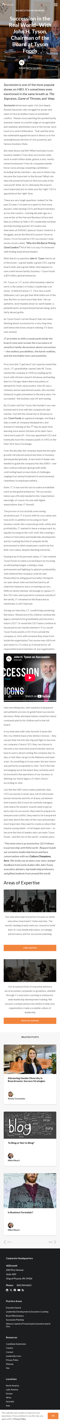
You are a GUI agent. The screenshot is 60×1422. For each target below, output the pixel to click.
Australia (10, 1401)
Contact (9, 1352)
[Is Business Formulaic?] (30, 1190)
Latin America (12, 1389)
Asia (8, 1405)
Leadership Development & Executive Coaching (27, 1311)
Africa (8, 1397)
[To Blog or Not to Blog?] (30, 1125)
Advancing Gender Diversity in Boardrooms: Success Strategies (26, 1079)
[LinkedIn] (7, 1290)
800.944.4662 (24, 1285)
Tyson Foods (14, 418)
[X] (11, 1290)
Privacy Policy (12, 1360)
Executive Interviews (31, 10)
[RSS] (23, 1290)
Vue (7, 1368)
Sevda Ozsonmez (16, 1099)
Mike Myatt (14, 1160)
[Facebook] (15, 1290)
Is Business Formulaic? (20, 1212)
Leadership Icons (13, 1356)
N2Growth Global (30, 68)
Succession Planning (15, 1320)
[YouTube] (19, 1290)
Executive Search (13, 1307)
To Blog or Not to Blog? (21, 1142)
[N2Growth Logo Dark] (7, 4)
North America (12, 1385)
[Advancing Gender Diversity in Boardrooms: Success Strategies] (30, 1059)
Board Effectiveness (15, 1316)
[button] (56, 4)
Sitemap (9, 1364)
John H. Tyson (37, 258)
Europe (9, 1393)
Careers (9, 1348)
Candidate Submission (16, 1344)
